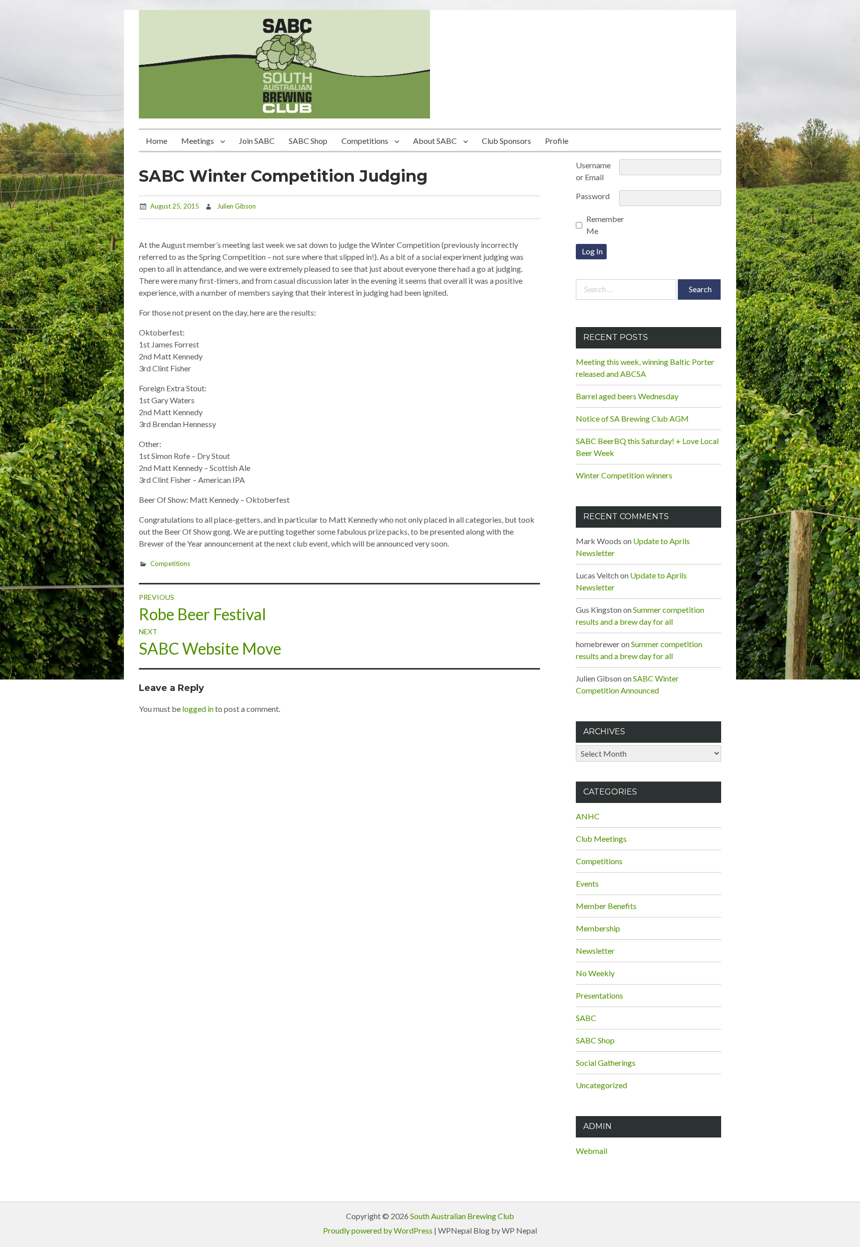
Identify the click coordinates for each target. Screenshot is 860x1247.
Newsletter (595, 950)
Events (587, 883)
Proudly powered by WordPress (377, 1230)
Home (156, 140)
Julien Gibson (236, 206)
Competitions (364, 140)
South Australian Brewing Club (462, 1216)
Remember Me (605, 224)
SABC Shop (308, 140)
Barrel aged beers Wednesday (627, 396)
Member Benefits (606, 905)
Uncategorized (601, 1085)
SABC (586, 1017)
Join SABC (257, 140)
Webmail (591, 1150)
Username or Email (593, 171)
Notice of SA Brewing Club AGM (632, 418)
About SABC (435, 140)
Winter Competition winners (624, 475)
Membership (598, 928)
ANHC (588, 816)
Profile (556, 140)
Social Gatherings (606, 1062)
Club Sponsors (506, 140)
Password (593, 196)
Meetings (197, 140)
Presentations (599, 995)
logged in (198, 708)
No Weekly (595, 973)
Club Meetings (601, 838)
